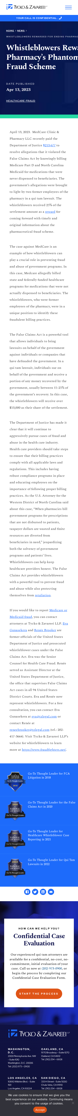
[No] (73, 1103)
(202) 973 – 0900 (21, 1066)
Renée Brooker (45, 630)
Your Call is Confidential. (37, 18)
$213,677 (49, 145)
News (21, 30)
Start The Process (38, 993)
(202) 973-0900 (52, 968)
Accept (40, 1109)
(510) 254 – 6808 (53, 1059)
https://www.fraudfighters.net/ (44, 749)
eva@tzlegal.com (44, 716)
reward (50, 211)
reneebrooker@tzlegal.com (30, 729)
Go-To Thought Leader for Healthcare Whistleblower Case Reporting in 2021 (48, 835)
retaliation (43, 595)
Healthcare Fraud (20, 101)
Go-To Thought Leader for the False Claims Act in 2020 (52, 805)
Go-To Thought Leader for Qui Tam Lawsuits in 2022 (51, 862)
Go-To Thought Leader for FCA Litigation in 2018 (49, 776)
